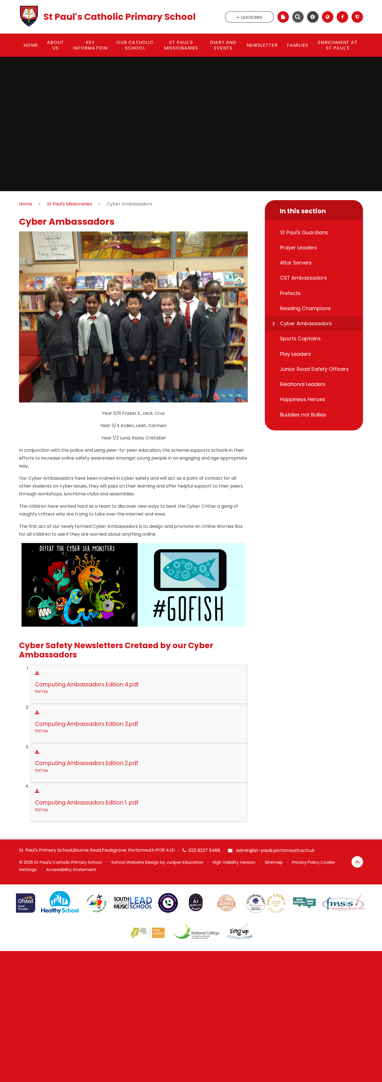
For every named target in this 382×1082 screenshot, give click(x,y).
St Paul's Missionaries (69, 204)
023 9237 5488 (204, 850)
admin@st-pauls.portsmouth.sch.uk (275, 850)
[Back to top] (357, 862)
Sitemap (274, 862)
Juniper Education (184, 862)
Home (25, 204)
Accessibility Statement (71, 869)
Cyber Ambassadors (129, 204)
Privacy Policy (305, 862)
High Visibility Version (234, 862)
